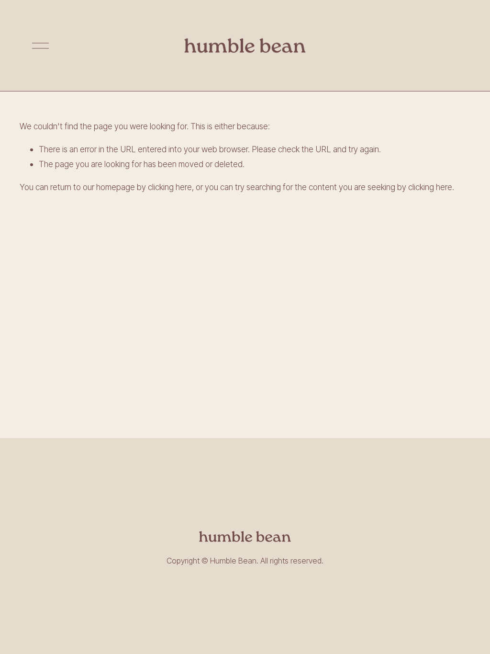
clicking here (170, 187)
